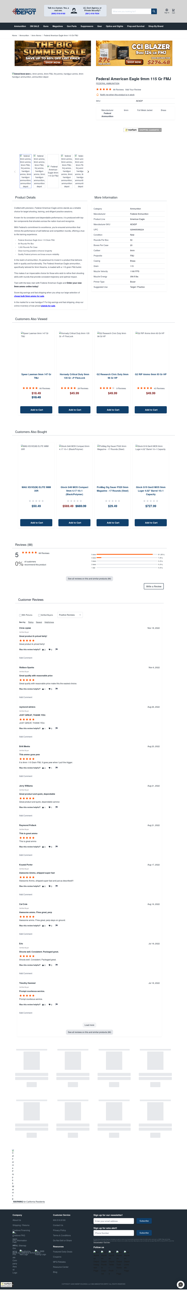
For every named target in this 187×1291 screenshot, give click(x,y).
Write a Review (153, 586)
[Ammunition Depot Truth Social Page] (119, 1263)
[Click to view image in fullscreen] (51, 111)
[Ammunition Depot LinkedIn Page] (127, 1261)
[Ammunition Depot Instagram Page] (96, 1261)
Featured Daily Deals (62, 1251)
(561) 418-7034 (92, 13)
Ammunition (24, 35)
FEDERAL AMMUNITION (107, 83)
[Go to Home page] (24, 11)
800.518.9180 (59, 1220)
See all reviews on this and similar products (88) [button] (89, 578)
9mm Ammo (36, 35)
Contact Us (58, 1225)
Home (14, 35)
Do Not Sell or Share (62, 1240)
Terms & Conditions (62, 1235)
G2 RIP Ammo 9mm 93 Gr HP (151, 374)
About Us (17, 1220)
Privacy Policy (107, 1242)
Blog (55, 1272)
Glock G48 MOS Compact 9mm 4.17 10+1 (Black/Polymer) (74, 490)
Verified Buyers (47, 615)
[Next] (88, 171)
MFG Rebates (59, 1261)
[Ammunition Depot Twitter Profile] (111, 1263)
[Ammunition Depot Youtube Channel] (104, 1263)
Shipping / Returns (21, 1225)
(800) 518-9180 (58, 13)
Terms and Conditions (98, 1242)
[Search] (154, 11)
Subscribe (144, 1220)
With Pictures (27, 615)
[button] (7, 1284)
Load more (89, 1025)
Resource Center (60, 1266)
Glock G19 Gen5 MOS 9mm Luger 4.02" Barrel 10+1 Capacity (151, 490)
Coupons (57, 1256)
